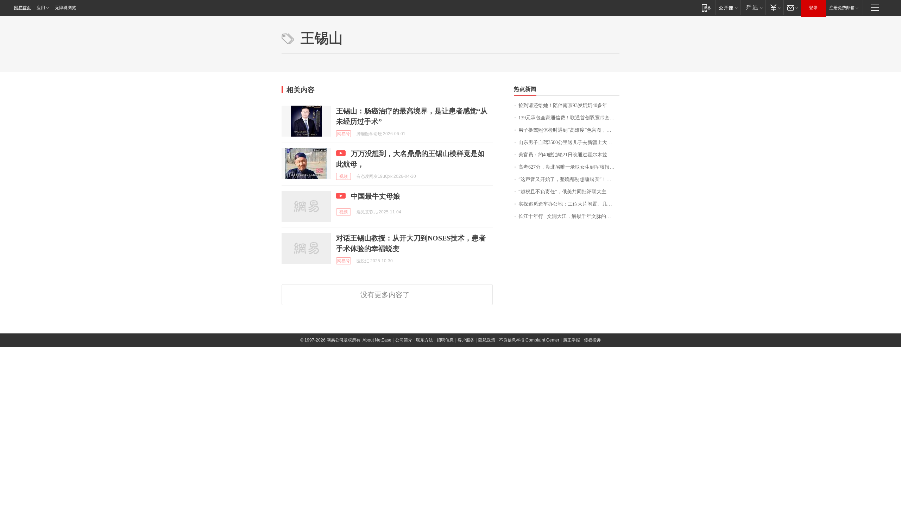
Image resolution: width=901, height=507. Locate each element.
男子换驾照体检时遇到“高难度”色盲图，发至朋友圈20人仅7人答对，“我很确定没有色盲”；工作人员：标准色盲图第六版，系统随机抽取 (568, 130)
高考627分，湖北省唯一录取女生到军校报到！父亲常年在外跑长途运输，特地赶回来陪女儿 (568, 167)
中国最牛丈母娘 (375, 196)
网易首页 (22, 7)
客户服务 (466, 340)
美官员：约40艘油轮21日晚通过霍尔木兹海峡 (567, 154)
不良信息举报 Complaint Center (529, 340)
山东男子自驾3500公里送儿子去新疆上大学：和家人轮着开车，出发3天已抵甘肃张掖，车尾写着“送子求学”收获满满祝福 (568, 142)
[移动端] (706, 7)
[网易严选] (753, 7)
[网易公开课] (728, 7)
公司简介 (403, 340)
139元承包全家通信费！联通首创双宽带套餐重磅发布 (568, 117)
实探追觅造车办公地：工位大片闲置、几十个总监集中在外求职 (568, 204)
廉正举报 (571, 340)
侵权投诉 (592, 340)
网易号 (343, 133)
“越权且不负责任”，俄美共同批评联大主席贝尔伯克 (568, 191)
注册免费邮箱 (842, 7)
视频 (343, 176)
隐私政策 (486, 340)
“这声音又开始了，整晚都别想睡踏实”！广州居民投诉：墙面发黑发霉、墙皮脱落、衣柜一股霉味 (568, 179)
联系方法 (424, 340)
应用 (41, 7)
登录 (813, 7)
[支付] (774, 7)
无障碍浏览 (65, 7)
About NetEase (377, 340)
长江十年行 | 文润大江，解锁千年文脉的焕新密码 (568, 216)
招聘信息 (445, 340)
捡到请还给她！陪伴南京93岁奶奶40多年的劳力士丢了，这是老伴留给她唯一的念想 (568, 105)
